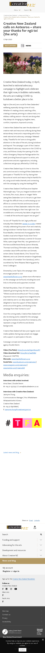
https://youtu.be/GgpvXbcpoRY (29, 350)
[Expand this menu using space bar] (41, 540)
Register (6, 571)
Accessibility (6, 621)
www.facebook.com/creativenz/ (24, 362)
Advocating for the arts (12, 545)
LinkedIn (37, 520)
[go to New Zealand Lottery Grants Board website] (11, 631)
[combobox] (18, 534)
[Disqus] (22, 488)
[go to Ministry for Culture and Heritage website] (40, 632)
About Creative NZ (10, 555)
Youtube (16, 589)
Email (31, 520)
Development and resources (14, 550)
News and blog (9, 560)
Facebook (3, 589)
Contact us (6, 614)
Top (34, 528)
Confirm (22, 650)
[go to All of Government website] (12, 637)
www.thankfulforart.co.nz (12, 276)
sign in (16, 571)
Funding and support (11, 539)
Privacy (4, 618)
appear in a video (28, 223)
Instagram (11, 589)
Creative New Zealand (10, 15)
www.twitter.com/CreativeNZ (14, 368)
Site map (5, 611)
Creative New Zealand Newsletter (24, 579)
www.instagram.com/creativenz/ (15, 365)
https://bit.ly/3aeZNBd (28, 353)
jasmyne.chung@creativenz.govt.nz (18, 409)
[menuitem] (22, 539)
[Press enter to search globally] (41, 534)
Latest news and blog (11, 452)
